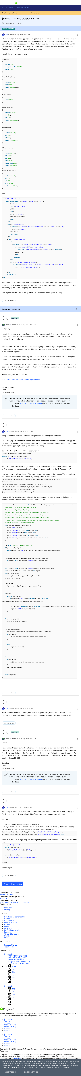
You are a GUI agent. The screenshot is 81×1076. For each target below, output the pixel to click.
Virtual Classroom (11, 934)
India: (17, 960)
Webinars (7, 928)
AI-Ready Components (20, 902)
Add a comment (9, 300)
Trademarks (16, 1058)
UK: (17, 958)
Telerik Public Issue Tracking (30, 403)
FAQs (6, 938)
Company (8, 1019)
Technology (9, 1021)
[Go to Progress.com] (7, 1010)
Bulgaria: (19, 962)
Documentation (10, 921)
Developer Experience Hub (15, 917)
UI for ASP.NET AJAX (22, 7)
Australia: (19, 963)
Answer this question (13, 884)
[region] (40, 1067)
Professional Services (12, 930)
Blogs (6, 926)
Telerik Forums (8, 7)
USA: (17, 956)
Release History (10, 922)
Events (7, 936)
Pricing (7, 910)
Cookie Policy (66, 1065)
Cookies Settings (31, 1072)
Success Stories (10, 945)
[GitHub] (9, 980)
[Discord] (9, 982)
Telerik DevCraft (6, 895)
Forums (7, 924)
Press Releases (10, 1025)
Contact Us (8, 954)
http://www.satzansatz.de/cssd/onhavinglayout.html (21, 380)
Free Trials (8, 908)
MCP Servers (5, 902)
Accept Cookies (11, 1072)
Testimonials (9, 947)
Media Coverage (10, 1027)
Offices (7, 1030)
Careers (7, 1029)
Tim (6, 34)
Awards (7, 1023)
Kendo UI (3, 898)
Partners (7, 932)
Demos (7, 919)
